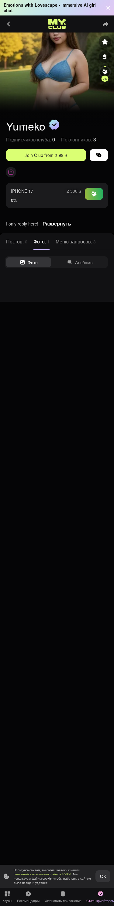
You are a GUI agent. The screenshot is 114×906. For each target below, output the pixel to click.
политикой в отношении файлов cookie (42, 874)
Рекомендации (28, 900)
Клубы (7, 900)
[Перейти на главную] (57, 24)
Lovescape (46, 5)
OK (103, 876)
